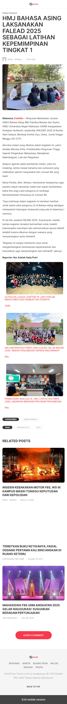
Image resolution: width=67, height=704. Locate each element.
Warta (26, 663)
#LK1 (39, 427)
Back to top (33, 686)
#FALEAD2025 (23, 427)
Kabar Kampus (9, 13)
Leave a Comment (33, 635)
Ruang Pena (40, 663)
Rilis (7, 356)
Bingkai (28, 667)
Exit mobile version (33, 699)
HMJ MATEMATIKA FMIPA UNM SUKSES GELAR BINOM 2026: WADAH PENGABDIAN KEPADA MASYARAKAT (34, 349)
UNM (7, 305)
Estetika (18, 118)
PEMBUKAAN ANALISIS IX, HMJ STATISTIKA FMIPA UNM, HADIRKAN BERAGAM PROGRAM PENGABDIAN (33, 400)
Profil (39, 667)
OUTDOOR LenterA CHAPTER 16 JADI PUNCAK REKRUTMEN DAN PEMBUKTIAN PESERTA (30, 298)
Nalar (54, 663)
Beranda (14, 663)
